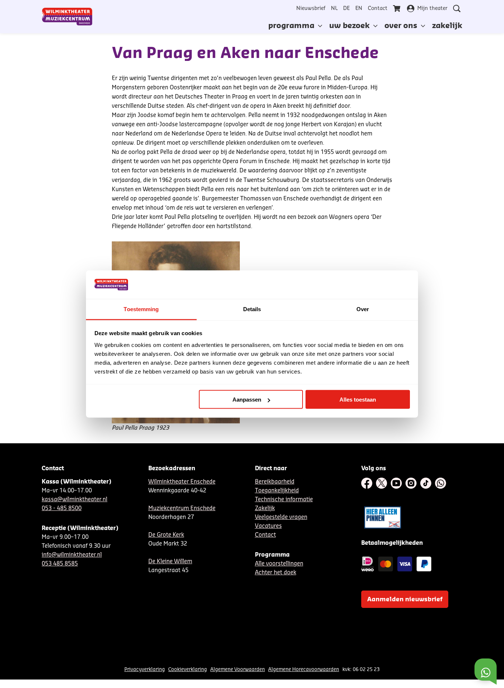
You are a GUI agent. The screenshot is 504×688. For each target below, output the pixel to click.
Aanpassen (246, 399)
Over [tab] (362, 309)
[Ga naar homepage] (67, 16)
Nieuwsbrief (310, 8)
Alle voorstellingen (279, 564)
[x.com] (381, 483)
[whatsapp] (440, 483)
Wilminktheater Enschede (181, 482)
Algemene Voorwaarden (237, 669)
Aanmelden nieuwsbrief (404, 599)
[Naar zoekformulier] (456, 8)
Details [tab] (252, 309)
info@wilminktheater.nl (72, 555)
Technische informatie (284, 499)
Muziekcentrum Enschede (181, 508)
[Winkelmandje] (397, 8)
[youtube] (396, 483)
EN (358, 8)
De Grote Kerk (166, 535)
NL (334, 8)
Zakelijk (265, 508)
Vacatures (268, 526)
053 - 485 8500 (62, 508)
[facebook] (366, 483)
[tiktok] (425, 483)
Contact (377, 8)
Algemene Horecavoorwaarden (303, 669)
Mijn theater (432, 8)
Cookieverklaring (187, 669)
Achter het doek (275, 572)
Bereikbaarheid (274, 482)
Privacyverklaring (144, 669)
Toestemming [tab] (141, 309)
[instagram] (411, 483)
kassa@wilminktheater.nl (74, 499)
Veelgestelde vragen (281, 517)
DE (346, 8)
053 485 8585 (60, 564)
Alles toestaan (357, 399)
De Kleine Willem (170, 561)
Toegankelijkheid (277, 490)
